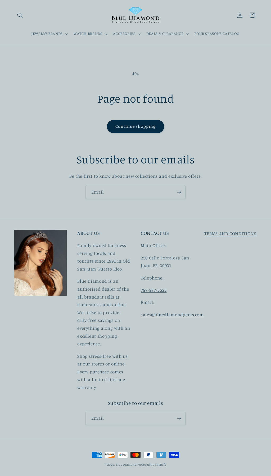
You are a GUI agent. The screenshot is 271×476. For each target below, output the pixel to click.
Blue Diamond (127, 464)
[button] (20, 15)
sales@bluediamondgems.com (172, 314)
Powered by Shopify (151, 464)
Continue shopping (135, 126)
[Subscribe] (179, 192)
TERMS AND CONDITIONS (230, 233)
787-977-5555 (154, 290)
